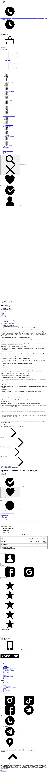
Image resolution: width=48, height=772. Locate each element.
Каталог (2, 18)
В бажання (3, 497)
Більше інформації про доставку (7, 323)
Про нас (5, 18)
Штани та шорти (6, 105)
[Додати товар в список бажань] (10, 492)
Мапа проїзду (3, 751)
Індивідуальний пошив (8, 151)
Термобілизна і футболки (8, 136)
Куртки (4, 146)
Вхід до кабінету (6, 682)
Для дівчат (5, 73)
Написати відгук (4, 475)
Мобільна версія (22, 649)
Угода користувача (39, 18)
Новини (34, 18)
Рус (3, 2)
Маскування (5, 148)
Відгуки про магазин (7, 691)
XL (3, 513)
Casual (4, 149)
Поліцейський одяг (7, 126)
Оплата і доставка (11, 18)
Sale (4, 72)
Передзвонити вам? (4, 16)
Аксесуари (5, 153)
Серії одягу (8, 19)
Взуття (4, 152)
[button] (24, 482)
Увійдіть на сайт (3, 498)
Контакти (30, 18)
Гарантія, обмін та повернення (21, 18)
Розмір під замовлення (9, 513)
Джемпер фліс (6, 147)
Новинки (5, 49)
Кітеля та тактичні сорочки (9, 116)
